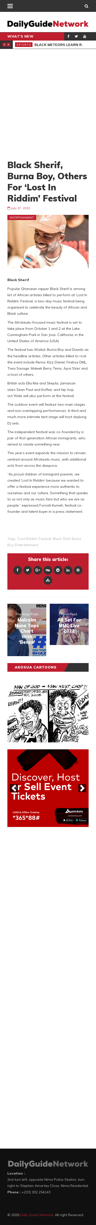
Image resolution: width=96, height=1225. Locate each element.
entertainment (26, 545)
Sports (24, 44)
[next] (82, 788)
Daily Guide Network (36, 1215)
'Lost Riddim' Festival (34, 538)
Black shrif (61, 538)
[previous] (14, 788)
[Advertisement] (48, 104)
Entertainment (22, 217)
